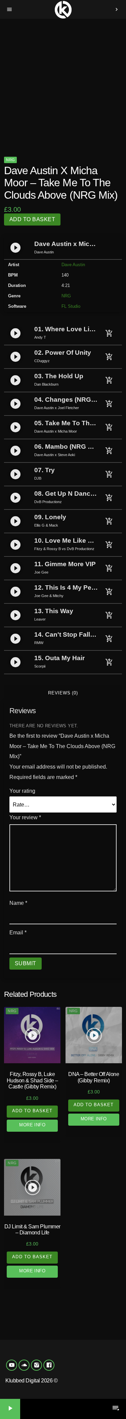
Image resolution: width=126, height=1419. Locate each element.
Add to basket (32, 219)
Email (18, 932)
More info (32, 1124)
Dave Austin (73, 264)
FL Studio (70, 306)
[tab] (63, 693)
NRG (10, 160)
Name (18, 903)
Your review (25, 817)
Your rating (22, 791)
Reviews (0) (63, 692)
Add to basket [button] (32, 1110)
